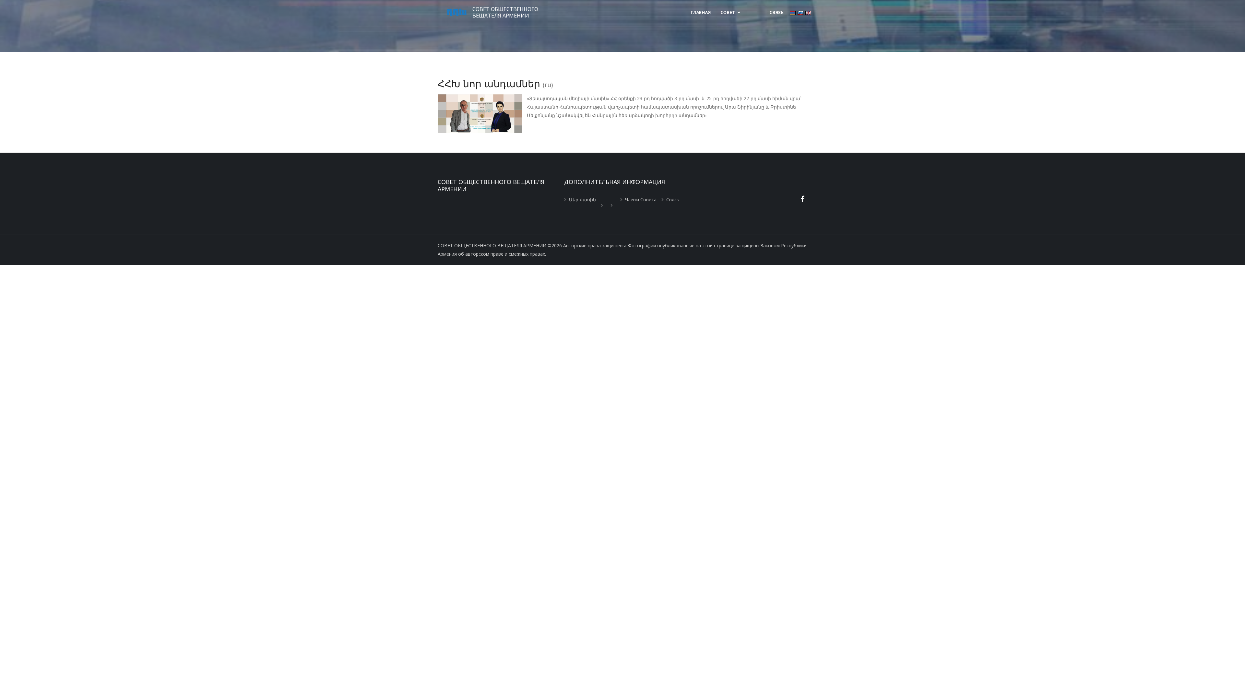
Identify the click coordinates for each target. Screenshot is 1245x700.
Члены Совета (641, 199)
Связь (777, 12)
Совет (728, 12)
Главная (701, 12)
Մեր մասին (582, 199)
